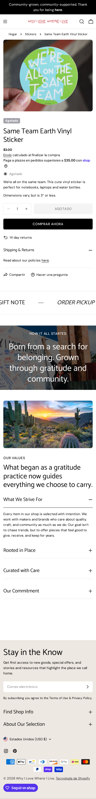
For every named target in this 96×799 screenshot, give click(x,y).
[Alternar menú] (5, 21)
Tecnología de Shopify (73, 778)
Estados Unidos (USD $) (28, 739)
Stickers (30, 34)
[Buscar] (81, 21)
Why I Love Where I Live (35, 778)
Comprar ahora (48, 224)
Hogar (13, 34)
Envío (7, 155)
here (45, 260)
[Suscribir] (87, 686)
